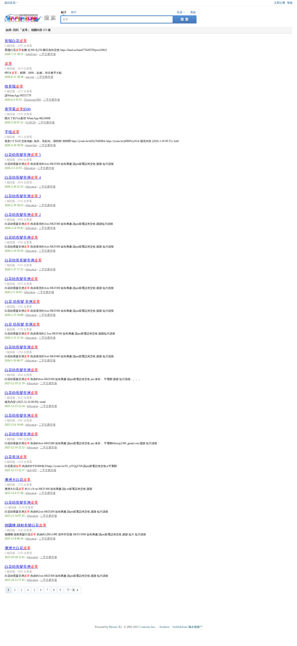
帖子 (64, 12)
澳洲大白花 (18, 480)
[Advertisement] (149, 607)
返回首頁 (10, 2)
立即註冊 (279, 2)
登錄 (290, 2)
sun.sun (30, 77)
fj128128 (31, 122)
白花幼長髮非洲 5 (23, 155)
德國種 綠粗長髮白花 (25, 525)
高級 (193, 12)
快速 (179, 12)
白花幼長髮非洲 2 (23, 215)
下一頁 (71, 590)
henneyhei (31, 145)
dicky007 (32, 470)
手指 (12, 132)
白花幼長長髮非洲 (23, 260)
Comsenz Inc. (147, 627)
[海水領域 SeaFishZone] (30, 23)
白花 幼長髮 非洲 (22, 302)
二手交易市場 (47, 54)
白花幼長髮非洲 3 (23, 196)
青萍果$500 (18, 109)
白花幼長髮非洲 (21, 237)
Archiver (164, 627)
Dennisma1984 (32, 99)
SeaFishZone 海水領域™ (187, 627)
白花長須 (16, 457)
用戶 (73, 12)
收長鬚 (14, 86)
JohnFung (31, 54)
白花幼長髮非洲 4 (23, 177)
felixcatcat (29, 168)
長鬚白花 (16, 41)
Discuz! (113, 627)
